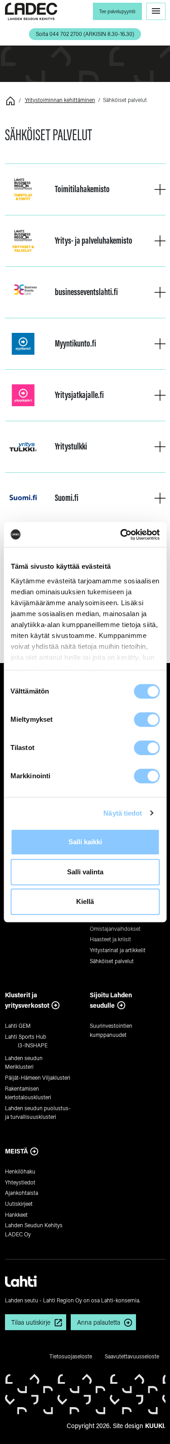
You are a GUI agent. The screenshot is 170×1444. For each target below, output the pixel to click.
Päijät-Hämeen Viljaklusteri (37, 1077)
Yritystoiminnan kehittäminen (60, 99)
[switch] (147, 719)
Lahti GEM (18, 1025)
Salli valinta (85, 872)
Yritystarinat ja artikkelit (118, 950)
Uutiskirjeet (19, 1203)
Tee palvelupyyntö (117, 11)
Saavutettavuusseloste (132, 1356)
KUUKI (154, 1425)
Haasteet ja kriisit (110, 939)
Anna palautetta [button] (98, 1322)
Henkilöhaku (20, 1171)
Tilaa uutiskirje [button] (30, 1322)
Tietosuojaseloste (70, 1356)
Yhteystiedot (20, 1182)
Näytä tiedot (122, 813)
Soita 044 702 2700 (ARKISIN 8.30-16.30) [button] (85, 33)
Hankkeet (16, 1214)
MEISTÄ (16, 1151)
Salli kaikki (85, 842)
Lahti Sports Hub (25, 1036)
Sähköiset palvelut (112, 960)
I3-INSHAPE (33, 1045)
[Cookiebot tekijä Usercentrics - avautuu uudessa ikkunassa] (121, 535)
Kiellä (85, 901)
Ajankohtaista (21, 1192)
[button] (160, 189)
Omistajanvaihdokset (115, 928)
